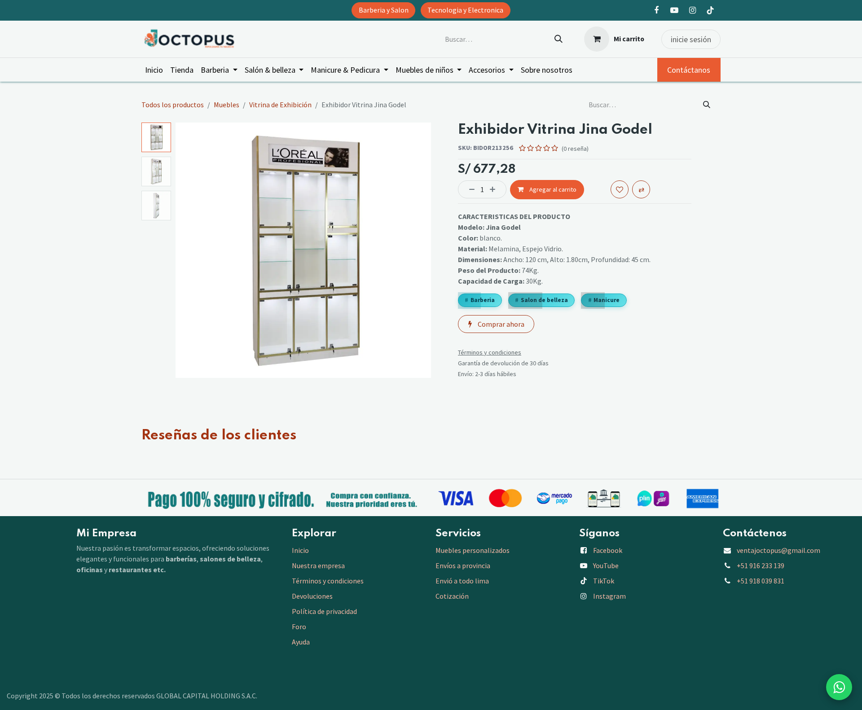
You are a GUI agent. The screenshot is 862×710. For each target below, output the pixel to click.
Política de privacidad (324, 611)
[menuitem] (154, 69)
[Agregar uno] (495, 189)
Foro (299, 626)
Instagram (609, 596)
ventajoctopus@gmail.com (778, 550)
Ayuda (301, 641)
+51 (760, 580)
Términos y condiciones (328, 580)
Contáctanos (688, 70)
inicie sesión (691, 39)
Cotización (452, 596)
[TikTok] (710, 10)
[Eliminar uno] (469, 189)
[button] (188, 250)
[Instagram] (692, 10)
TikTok (603, 580)
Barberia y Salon (384, 10)
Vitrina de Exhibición (280, 104)
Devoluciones (312, 596)
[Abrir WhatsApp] (839, 687)
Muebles (226, 104)
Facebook (607, 550)
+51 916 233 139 (760, 565)
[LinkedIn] (674, 10)
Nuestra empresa (318, 565)
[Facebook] (656, 10)
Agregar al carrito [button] (552, 189)
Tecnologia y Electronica (465, 10)
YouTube (606, 565)
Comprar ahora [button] (500, 324)
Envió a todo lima (462, 580)
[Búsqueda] (558, 39)
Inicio (300, 550)
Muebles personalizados (472, 550)
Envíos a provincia (462, 565)
